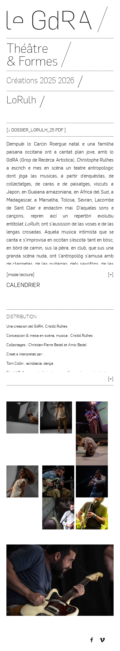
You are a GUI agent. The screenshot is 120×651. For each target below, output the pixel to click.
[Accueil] (60, 22)
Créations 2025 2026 (40, 80)
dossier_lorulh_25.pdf (37, 129)
